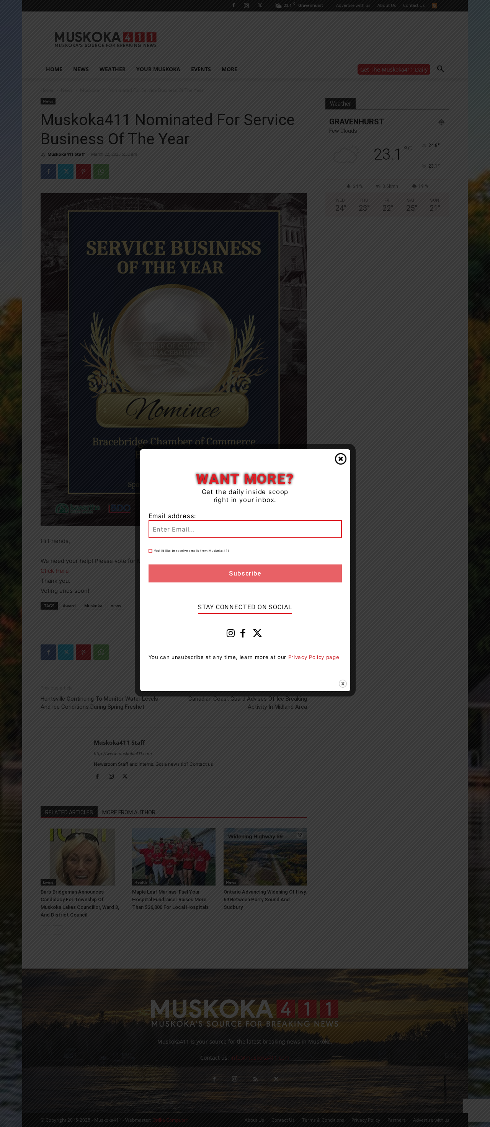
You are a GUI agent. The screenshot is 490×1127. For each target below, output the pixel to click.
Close (340, 459)
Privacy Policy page (314, 657)
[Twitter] (258, 635)
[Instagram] (231, 635)
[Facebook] (243, 635)
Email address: (173, 516)
